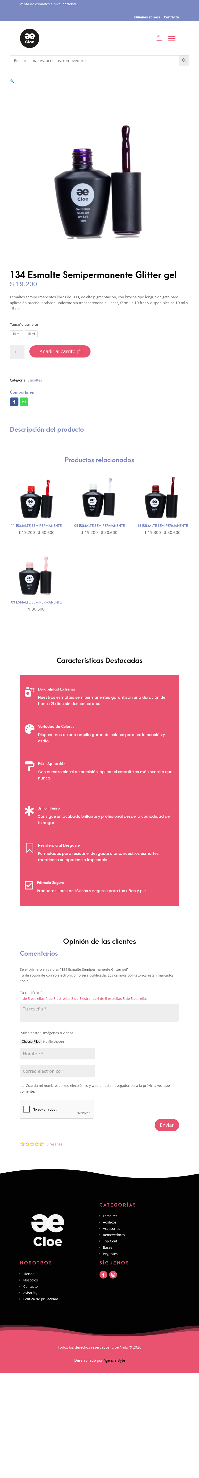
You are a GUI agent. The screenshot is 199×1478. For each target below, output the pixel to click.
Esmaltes (34, 380)
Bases (107, 1247)
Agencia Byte (114, 1360)
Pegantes (110, 1253)
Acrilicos (109, 1222)
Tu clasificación (32, 992)
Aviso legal (32, 1292)
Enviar (167, 1125)
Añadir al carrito (57, 351)
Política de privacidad (40, 1299)
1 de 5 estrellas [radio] (32, 998)
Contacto (30, 1286)
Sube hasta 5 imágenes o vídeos (47, 1033)
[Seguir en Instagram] (113, 1275)
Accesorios (111, 1228)
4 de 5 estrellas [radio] (109, 998)
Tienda (28, 1273)
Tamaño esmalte (24, 324)
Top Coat (110, 1241)
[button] (12, 81)
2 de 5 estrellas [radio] (58, 998)
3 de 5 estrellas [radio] (83, 998)
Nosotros (30, 1280)
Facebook (14, 401)
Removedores (114, 1234)
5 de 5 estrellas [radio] (135, 998)
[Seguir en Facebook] (103, 1275)
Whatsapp (24, 401)
